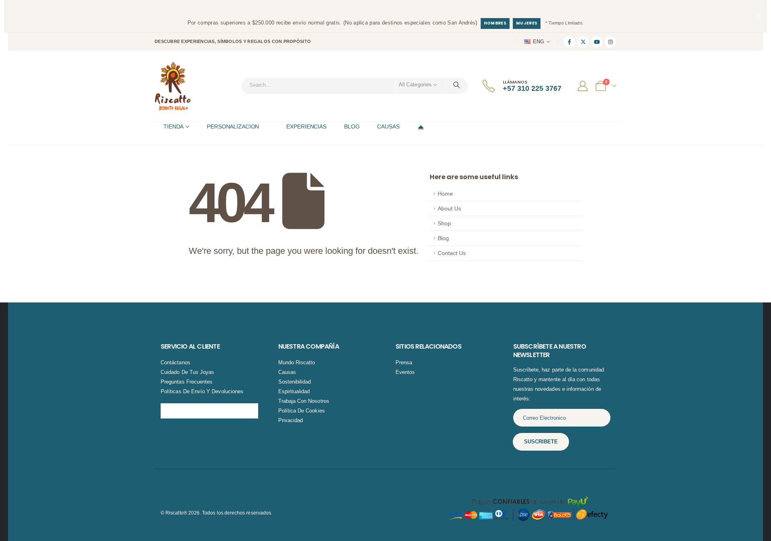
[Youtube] (596, 41)
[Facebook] (569, 41)
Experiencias (306, 126)
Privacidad (290, 420)
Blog (443, 238)
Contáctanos (175, 362)
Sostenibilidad (294, 382)
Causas (287, 372)
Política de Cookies (301, 411)
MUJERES (526, 23)
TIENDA (173, 126)
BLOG (352, 126)
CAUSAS (388, 126)
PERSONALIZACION (233, 126)
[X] (583, 41)
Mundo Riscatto (296, 362)
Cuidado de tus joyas (187, 372)
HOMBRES (495, 23)
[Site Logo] (173, 85)
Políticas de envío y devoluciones (202, 391)
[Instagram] (610, 41)
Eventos (405, 372)
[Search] (456, 85)
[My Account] (584, 86)
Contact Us (452, 253)
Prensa (404, 362)
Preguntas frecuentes (186, 382)
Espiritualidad (294, 391)
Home (445, 193)
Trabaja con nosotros (303, 401)
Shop (444, 223)
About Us (449, 208)
